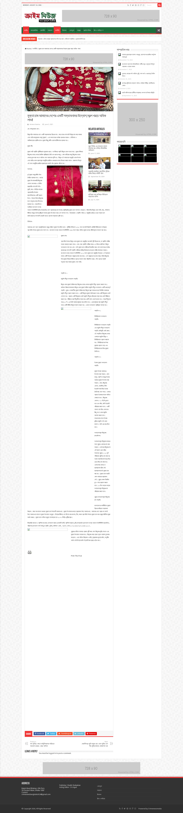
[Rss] (128, 5)
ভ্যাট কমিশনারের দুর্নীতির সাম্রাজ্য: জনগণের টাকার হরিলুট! (138, 93)
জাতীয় (26, 30)
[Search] (160, 5)
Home (28, 49)
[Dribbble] (138, 5)
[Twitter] (133, 5)
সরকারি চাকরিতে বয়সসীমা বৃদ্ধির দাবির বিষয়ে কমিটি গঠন (98, 172)
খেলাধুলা (71, 30)
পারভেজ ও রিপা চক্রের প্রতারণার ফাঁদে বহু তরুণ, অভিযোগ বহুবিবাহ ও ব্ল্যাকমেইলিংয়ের (61, 39)
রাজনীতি (42, 30)
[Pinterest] (136, 5)
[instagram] (143, 5)
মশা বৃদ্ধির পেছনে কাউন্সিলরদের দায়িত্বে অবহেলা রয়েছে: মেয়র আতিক (42, 744)
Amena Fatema (35, 124)
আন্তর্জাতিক (34, 30)
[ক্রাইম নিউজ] (40, 17)
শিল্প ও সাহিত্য (98, 30)
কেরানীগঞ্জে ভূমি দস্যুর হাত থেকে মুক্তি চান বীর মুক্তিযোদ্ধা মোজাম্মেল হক (95, 744)
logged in (52, 753)
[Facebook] (130, 5)
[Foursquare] (141, 5)
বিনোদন (64, 30)
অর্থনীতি (57, 30)
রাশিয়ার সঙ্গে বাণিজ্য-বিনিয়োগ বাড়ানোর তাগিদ (98, 195)
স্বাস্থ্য (79, 30)
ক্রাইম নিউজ (87, 30)
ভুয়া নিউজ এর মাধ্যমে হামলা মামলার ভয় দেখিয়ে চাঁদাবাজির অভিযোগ (97, 148)
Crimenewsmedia (155, 809)
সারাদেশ (50, 30)
